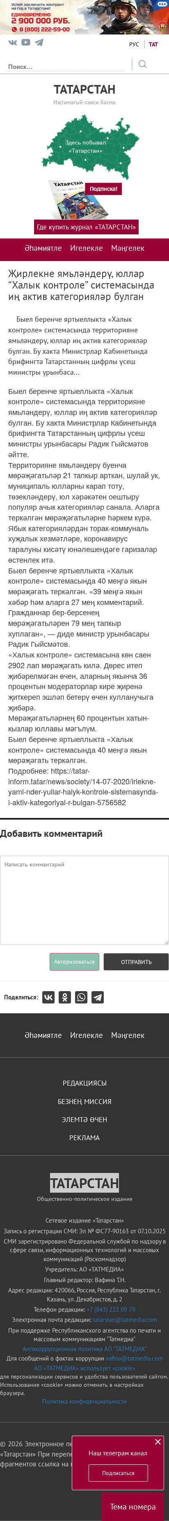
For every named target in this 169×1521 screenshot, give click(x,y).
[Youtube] (25, 44)
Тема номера (133, 1506)
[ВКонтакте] (50, 997)
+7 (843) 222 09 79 (111, 1309)
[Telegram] (39, 44)
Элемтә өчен (84, 1119)
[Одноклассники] (67, 997)
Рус (134, 44)
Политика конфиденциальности (84, 1401)
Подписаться (118, 1473)
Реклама (84, 1137)
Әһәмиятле (43, 248)
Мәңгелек (127, 248)
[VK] (12, 44)
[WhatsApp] (83, 997)
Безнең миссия (85, 1101)
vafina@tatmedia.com (134, 1358)
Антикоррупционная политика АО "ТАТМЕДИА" (84, 1349)
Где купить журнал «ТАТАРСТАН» (86, 226)
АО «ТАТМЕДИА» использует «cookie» (84, 1368)
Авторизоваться (74, 961)
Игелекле (86, 248)
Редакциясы (85, 1083)
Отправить (136, 962)
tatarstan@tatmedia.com (125, 1320)
